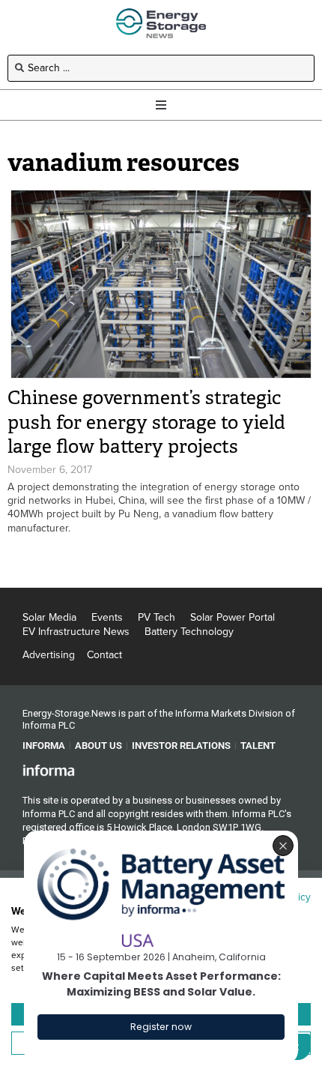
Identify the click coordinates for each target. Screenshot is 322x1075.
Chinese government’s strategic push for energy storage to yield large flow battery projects (146, 422)
